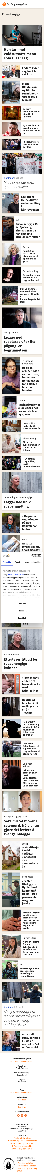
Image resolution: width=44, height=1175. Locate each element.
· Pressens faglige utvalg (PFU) (27, 1170)
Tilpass (21, 611)
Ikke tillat (22, 618)
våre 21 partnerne (16, 575)
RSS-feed (22, 1099)
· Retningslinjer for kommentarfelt (22, 1140)
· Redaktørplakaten (25, 1163)
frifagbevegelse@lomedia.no (22, 1061)
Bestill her (22, 1107)
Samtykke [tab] (7, 562)
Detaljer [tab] (18, 562)
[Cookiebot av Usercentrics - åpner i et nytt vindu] (31, 555)
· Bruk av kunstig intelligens (22, 1143)
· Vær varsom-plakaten (26, 1165)
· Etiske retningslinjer (22, 1138)
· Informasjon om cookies (22, 1146)
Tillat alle (22, 604)
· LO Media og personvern (22, 1149)
